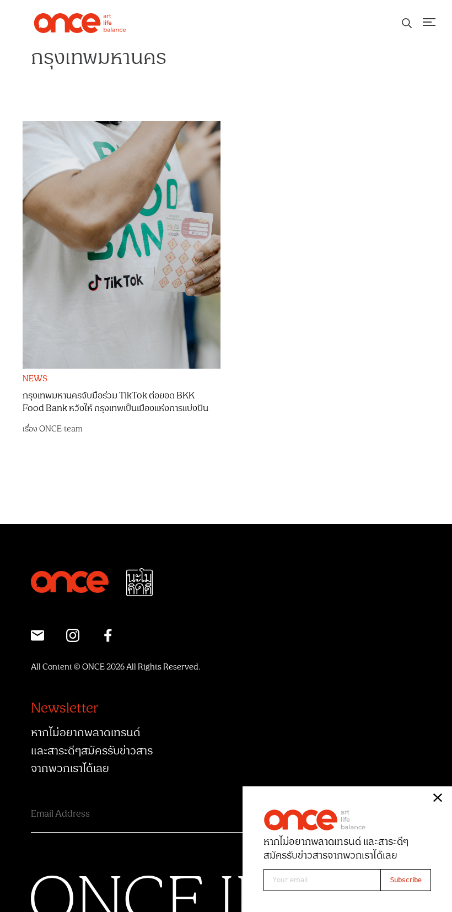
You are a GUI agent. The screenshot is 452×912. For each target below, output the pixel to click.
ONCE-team (61, 429)
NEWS (35, 379)
